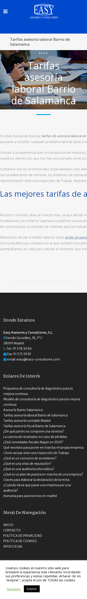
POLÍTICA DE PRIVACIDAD (22, 536)
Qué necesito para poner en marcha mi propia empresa (43, 448)
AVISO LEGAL (13, 546)
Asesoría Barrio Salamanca (23, 410)
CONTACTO (12, 530)
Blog (43, 53)
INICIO (8, 525)
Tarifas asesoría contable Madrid (27, 421)
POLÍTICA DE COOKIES (20, 541)
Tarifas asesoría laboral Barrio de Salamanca (35, 415)
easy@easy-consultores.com (38, 359)
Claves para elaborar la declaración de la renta (36, 480)
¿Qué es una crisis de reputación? (27, 464)
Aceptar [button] (32, 589)
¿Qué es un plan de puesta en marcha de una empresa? (43, 474)
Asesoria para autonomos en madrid (30, 496)
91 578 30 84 (22, 349)
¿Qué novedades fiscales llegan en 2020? (33, 442)
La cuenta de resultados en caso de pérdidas (35, 437)
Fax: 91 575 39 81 (19, 354)
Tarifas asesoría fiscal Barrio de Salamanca (34, 426)
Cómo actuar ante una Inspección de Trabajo (36, 453)
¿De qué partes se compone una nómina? (33, 431)
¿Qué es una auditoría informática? (28, 469)
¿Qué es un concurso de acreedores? (29, 458)
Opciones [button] (14, 589)
